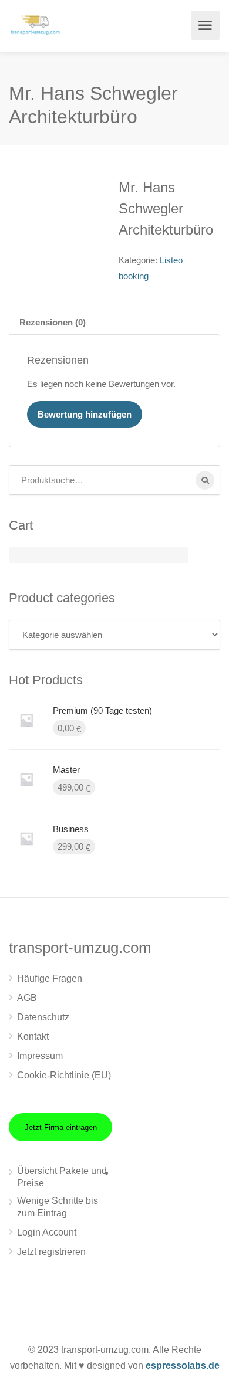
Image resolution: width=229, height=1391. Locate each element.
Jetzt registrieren (51, 1252)
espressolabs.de (183, 1365)
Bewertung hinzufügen (85, 414)
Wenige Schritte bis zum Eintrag (57, 1207)
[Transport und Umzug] (35, 24)
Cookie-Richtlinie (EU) (64, 1075)
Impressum (40, 1056)
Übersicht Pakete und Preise (62, 1177)
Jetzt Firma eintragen (61, 1127)
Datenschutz (43, 1017)
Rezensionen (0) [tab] (52, 322)
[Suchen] (205, 480)
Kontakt (33, 1036)
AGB (27, 998)
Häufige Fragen (49, 978)
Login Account (46, 1232)
